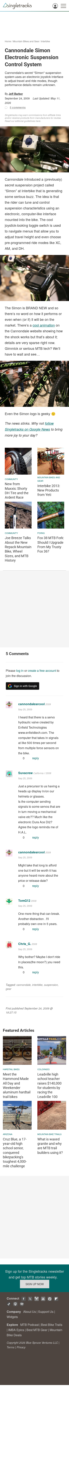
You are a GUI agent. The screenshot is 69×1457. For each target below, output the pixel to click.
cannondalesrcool (31, 704)
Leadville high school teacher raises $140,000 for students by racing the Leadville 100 (49, 1085)
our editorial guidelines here (25, 120)
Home (8, 41)
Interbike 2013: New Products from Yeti (48, 490)
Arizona (7, 1134)
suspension (51, 985)
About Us (29, 1311)
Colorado (43, 1069)
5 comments (18, 107)
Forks (41, 532)
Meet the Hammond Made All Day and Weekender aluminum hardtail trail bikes (16, 1085)
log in (20, 670)
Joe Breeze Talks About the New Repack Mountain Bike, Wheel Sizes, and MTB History (18, 549)
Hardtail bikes (11, 1069)
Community (11, 479)
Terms (10, 1347)
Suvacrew (25, 773)
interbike (37, 985)
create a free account (42, 670)
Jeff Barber (16, 94)
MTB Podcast (29, 1324)
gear (8, 989)
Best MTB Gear (36, 1330)
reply (35, 758)
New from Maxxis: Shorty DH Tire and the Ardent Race (17, 490)
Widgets (12, 1317)
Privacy (21, 1347)
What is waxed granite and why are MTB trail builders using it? (50, 1146)
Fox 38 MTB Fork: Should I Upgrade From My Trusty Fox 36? (50, 544)
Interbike (45, 41)
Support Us (45, 1311)
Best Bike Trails (51, 1324)
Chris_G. (24, 944)
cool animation (44, 325)
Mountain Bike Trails (49, 1134)
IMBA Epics (16, 1330)
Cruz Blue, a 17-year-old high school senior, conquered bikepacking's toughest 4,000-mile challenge (15, 1152)
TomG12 (24, 900)
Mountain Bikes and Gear (26, 41)
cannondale (23, 985)
